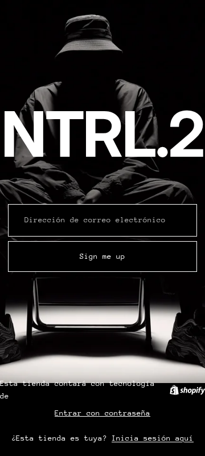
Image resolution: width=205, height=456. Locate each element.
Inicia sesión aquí (153, 438)
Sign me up (102, 256)
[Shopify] (187, 390)
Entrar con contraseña (102, 413)
